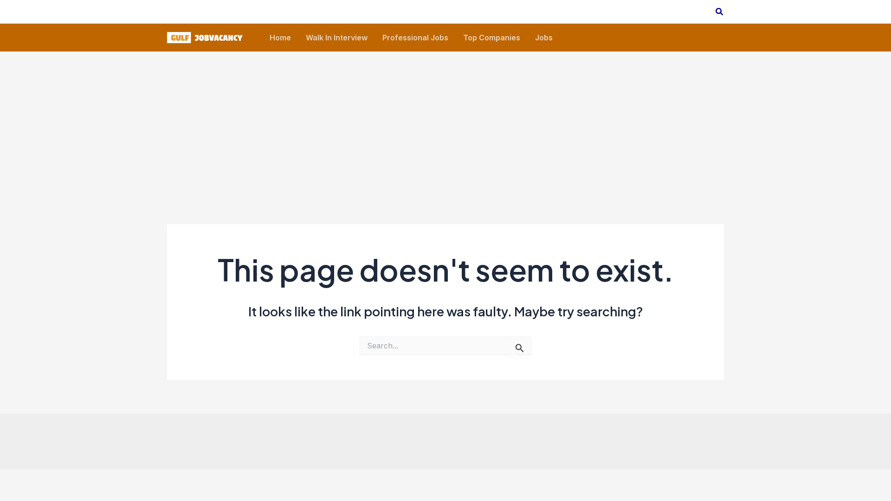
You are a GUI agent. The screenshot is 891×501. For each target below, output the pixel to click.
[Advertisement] (445, 121)
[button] (720, 12)
